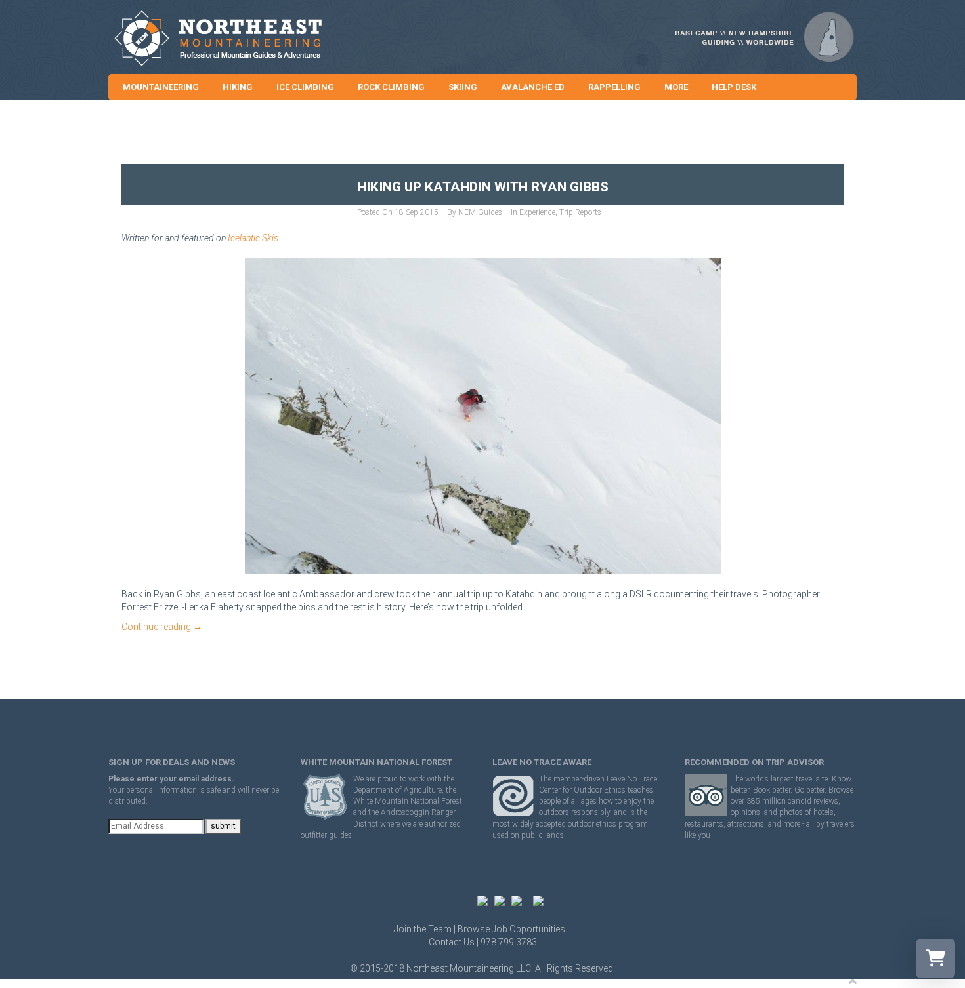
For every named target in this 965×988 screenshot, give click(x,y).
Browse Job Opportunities (511, 929)
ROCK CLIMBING (391, 87)
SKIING (462, 87)
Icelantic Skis (253, 238)
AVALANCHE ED (533, 87)
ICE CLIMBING (305, 87)
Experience (537, 212)
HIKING (238, 87)
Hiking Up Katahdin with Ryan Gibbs (483, 187)
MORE (676, 87)
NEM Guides (480, 212)
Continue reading (161, 627)
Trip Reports (580, 212)
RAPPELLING (614, 87)
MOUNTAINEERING (161, 87)
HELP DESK (734, 87)
